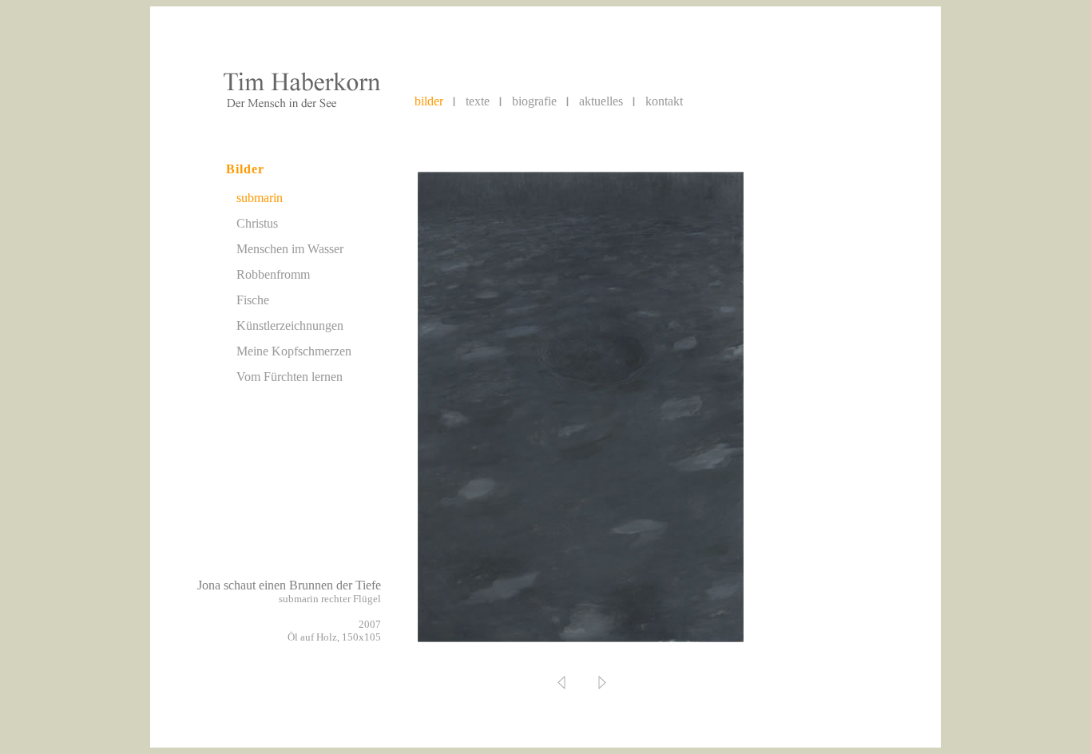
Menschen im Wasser (289, 249)
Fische (252, 300)
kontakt (664, 101)
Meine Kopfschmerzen (293, 351)
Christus (257, 223)
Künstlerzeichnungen (289, 325)
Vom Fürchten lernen (289, 376)
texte (478, 101)
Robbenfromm (273, 274)
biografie (534, 101)
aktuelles (601, 101)
